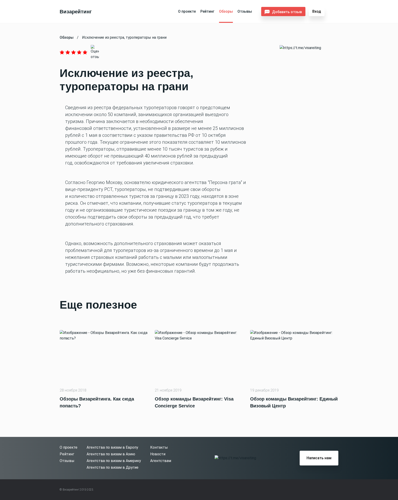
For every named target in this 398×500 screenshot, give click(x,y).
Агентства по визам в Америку (114, 461)
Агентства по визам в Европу (112, 447)
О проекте (187, 11)
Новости (157, 454)
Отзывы (244, 11)
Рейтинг (207, 11)
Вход (316, 11)
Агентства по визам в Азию (111, 454)
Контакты (159, 447)
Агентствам (160, 461)
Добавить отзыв (287, 12)
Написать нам (319, 458)
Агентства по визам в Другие (112, 467)
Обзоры (226, 11)
